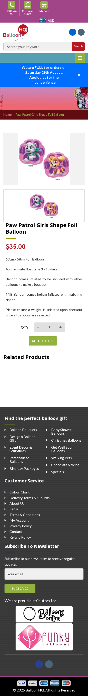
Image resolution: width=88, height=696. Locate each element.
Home (7, 114)
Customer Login (28, 12)
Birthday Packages (24, 468)
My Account (19, 520)
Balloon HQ (34, 690)
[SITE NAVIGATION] (80, 58)
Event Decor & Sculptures (20, 449)
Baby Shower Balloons (61, 431)
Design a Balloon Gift (22, 438)
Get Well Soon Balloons (62, 449)
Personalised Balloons (19, 459)
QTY (24, 327)
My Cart (45, 10)
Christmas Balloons (66, 440)
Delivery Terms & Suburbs (29, 497)
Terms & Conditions (24, 514)
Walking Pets (61, 458)
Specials (57, 472)
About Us (16, 503)
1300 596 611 (11, 12)
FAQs (13, 509)
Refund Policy (20, 537)
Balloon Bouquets (23, 429)
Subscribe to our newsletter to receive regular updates (40, 561)
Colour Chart (19, 492)
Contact (15, 531)
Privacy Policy (20, 526)
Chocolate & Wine (65, 465)
